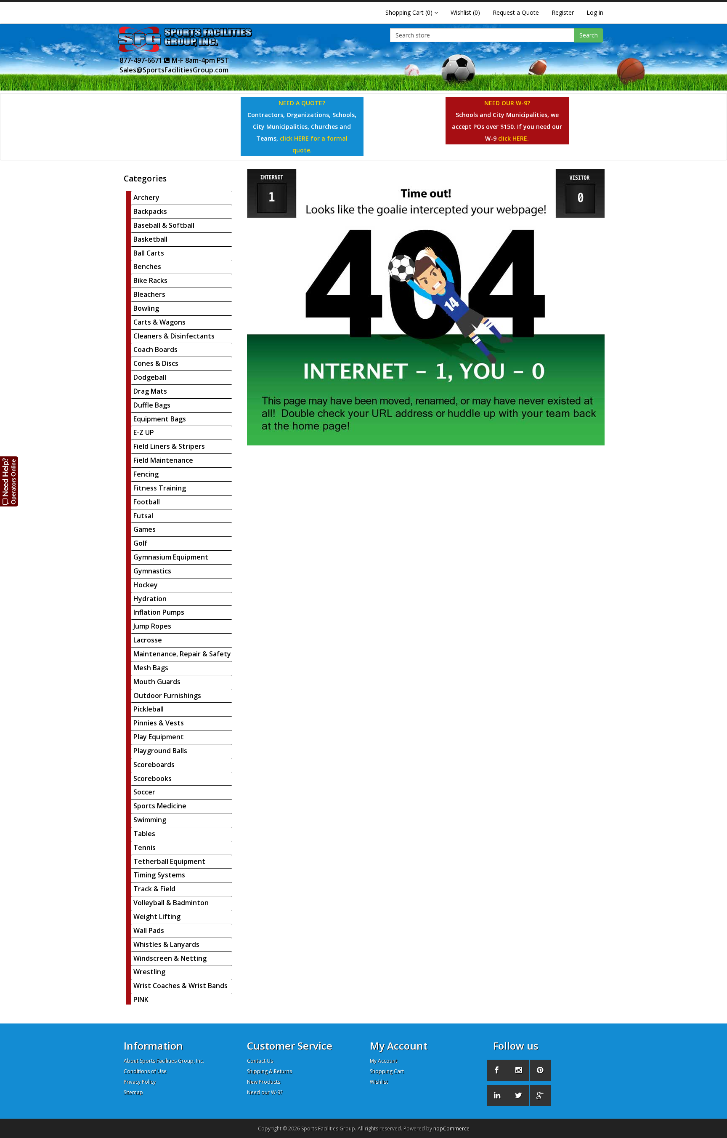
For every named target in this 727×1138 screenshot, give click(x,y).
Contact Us (260, 1060)
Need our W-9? (264, 1092)
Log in (594, 12)
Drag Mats (150, 391)
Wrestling (149, 971)
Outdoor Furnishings (167, 695)
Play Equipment (158, 736)
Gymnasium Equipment (170, 557)
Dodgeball (149, 377)
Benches (147, 266)
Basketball (150, 239)
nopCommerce (451, 1128)
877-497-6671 (141, 60)
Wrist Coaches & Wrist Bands (180, 985)
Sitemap (133, 1092)
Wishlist (379, 1081)
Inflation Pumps (158, 612)
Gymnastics (152, 571)
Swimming (149, 819)
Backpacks (150, 211)
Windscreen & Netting (170, 958)
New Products (263, 1081)
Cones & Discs (155, 363)
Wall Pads (148, 930)
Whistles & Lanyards (166, 944)
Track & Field (154, 888)
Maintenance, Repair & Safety (182, 653)
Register (563, 12)
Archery (146, 197)
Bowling (146, 308)
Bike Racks (150, 280)
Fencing (146, 474)
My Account (383, 1060)
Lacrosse (147, 640)
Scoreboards (154, 764)
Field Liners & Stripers (169, 446)
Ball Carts (148, 253)
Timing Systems (159, 874)
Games (144, 529)
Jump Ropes (152, 626)
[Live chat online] (9, 481)
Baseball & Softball (163, 225)
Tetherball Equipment (169, 861)
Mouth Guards (156, 681)
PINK (141, 999)
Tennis (144, 847)
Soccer (144, 792)
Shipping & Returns (269, 1071)
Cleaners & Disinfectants (174, 336)
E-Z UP (143, 432)
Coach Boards (155, 349)
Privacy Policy (140, 1081)
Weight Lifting (156, 916)
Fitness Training (159, 488)
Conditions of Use (145, 1071)
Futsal (143, 515)
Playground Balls (160, 750)
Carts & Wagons (159, 322)
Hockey (145, 584)
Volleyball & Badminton (171, 902)
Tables (144, 833)
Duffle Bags (151, 405)
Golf (140, 543)
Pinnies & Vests (158, 723)
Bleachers (149, 294)
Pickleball (148, 709)
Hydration (150, 598)
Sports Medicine (159, 805)
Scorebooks (152, 778)
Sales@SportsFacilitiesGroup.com (173, 70)
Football (146, 501)
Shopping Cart (387, 1071)
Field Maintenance (163, 460)
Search (588, 35)
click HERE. (513, 138)
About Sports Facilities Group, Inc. (164, 1060)
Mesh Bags (150, 667)
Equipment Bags (159, 419)
